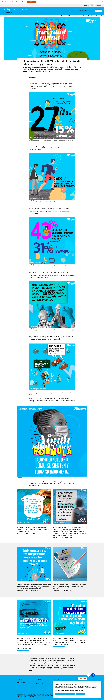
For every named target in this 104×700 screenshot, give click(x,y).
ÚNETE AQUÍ (31, 1)
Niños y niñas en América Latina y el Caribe (42, 681)
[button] (102, 1)
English (34, 77)
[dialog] (77, 689)
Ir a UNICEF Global (96, 5)
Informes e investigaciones (22, 682)
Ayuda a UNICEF (56, 679)
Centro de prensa (89, 10)
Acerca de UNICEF (39, 677)
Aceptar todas (60, 694)
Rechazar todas (70, 694)
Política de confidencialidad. (76, 690)
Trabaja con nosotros (39, 683)
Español (87, 5)
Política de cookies (59, 690)
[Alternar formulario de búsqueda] (101, 16)
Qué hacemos (20, 677)
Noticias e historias (20, 683)
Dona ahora (98, 10)
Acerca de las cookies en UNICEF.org (66, 684)
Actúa (18, 680)
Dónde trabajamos (38, 679)
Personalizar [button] (80, 694)
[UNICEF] (15, 9)
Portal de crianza (20, 679)
